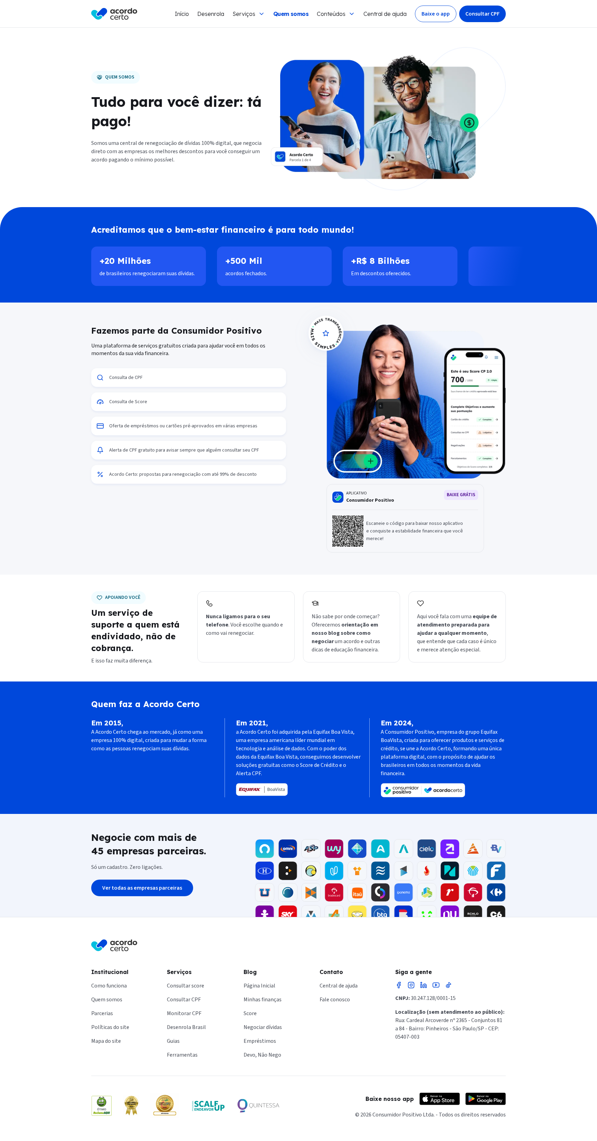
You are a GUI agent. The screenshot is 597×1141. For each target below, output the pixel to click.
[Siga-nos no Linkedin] (423, 985)
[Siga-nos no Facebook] (398, 985)
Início (182, 13)
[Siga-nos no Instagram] (411, 985)
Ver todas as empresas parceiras (142, 888)
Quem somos (291, 13)
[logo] (114, 14)
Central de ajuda (385, 13)
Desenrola (210, 13)
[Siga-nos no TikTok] (448, 985)
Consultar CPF (482, 14)
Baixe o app (435, 14)
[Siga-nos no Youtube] (436, 985)
